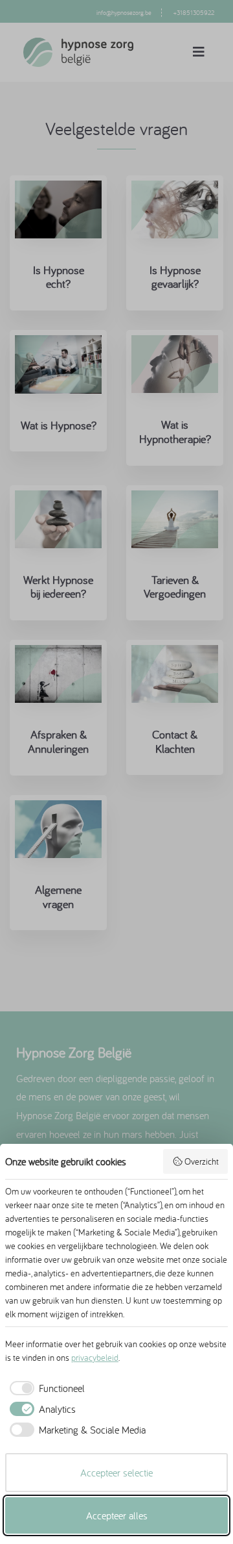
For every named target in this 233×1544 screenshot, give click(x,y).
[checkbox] (45, 1388)
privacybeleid (94, 1357)
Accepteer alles (117, 1515)
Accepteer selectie (116, 1472)
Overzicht (201, 1161)
